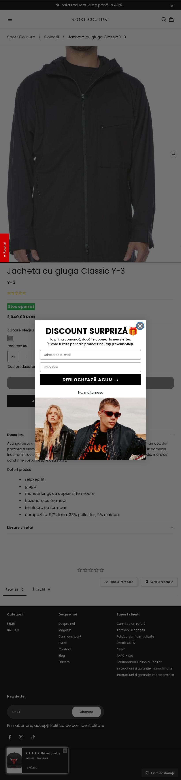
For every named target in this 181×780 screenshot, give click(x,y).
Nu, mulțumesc (90, 392)
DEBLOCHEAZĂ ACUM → (90, 380)
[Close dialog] (140, 326)
